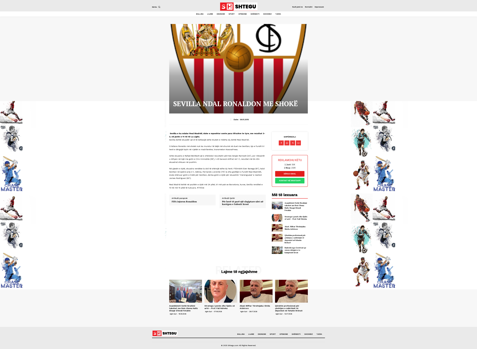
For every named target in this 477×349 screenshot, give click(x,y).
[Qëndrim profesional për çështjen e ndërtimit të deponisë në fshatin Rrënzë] (277, 238)
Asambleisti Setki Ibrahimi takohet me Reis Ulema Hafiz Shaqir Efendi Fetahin (296, 206)
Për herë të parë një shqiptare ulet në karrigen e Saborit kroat (242, 203)
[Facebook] (281, 142)
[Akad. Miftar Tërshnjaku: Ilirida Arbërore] (277, 228)
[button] (156, 7)
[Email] (298, 142)
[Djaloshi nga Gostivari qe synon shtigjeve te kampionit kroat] (277, 250)
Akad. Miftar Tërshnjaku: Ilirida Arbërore (295, 227)
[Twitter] (292, 142)
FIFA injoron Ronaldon (184, 201)
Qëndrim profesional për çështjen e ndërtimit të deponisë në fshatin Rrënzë (295, 239)
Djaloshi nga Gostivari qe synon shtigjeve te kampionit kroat (295, 250)
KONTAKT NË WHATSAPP (290, 181)
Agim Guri (173, 314)
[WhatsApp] (286, 142)
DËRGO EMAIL (290, 174)
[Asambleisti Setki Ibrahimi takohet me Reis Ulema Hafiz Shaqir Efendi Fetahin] (277, 205)
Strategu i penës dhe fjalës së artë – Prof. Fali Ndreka (296, 217)
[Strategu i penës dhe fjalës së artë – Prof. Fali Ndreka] (277, 218)
